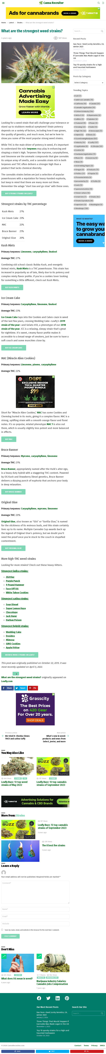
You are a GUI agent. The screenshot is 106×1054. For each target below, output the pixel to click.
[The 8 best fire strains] (20, 851)
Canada (95, 104)
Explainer (93, 119)
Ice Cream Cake (9, 317)
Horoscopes (96, 131)
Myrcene (25, 456)
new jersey (92, 158)
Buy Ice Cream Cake (13, 348)
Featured (81, 123)
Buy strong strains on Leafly (19, 193)
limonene (52, 456)
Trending (3, 956)
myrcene (41, 508)
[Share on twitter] (4, 673)
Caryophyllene (28, 304)
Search (102, 32)
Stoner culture (83, 193)
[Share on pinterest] (9, 673)
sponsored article (84, 189)
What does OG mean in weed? (17, 978)
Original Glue (8, 521)
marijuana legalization (86, 154)
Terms (86, 1045)
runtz (79, 185)
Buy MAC (8, 439)
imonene (42, 304)
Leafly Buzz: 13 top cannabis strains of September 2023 (51, 783)
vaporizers (81, 205)
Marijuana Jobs (52, 978)
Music (79, 158)
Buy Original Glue (13, 548)
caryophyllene (40, 251)
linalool (53, 251)
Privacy (94, 1045)
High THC (81, 131)
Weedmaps (82, 208)
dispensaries (94, 115)
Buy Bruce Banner (13, 492)
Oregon (80, 170)
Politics (80, 173)
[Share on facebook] (2, 673)
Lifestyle (97, 146)
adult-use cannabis (84, 100)
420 (78, 96)
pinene (36, 364)
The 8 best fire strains (53, 845)
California (81, 104)
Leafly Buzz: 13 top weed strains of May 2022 (14, 783)
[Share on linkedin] (6, 673)
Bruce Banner (8, 469)
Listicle (80, 150)
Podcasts (93, 170)
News (79, 162)
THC (24, 778)
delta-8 (80, 115)
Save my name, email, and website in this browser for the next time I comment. (32, 930)
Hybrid (79, 135)
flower (93, 123)
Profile (96, 181)
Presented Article (83, 177)
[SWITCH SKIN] (103, 3)
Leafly (94, 142)
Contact (77, 1045)
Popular (93, 173)
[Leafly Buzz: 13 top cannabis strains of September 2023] (53, 766)
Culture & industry (84, 111)
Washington (96, 205)
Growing (80, 127)
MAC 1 (50, 424)
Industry (41, 978)
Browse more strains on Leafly (19, 655)
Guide (93, 127)
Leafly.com (7, 681)
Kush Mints (22, 268)
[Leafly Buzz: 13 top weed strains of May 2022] (17, 766)
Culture (18, 975)
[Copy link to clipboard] (16, 673)
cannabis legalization (85, 107)
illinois (91, 135)
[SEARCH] (98, 3)
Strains (18, 778)
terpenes (31, 148)
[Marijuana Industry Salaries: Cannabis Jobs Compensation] (53, 963)
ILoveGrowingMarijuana (86, 139)
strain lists (81, 197)
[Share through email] (11, 673)
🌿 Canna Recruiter (51, 3)
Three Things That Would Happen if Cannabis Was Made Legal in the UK (88, 55)
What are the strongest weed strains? (21, 677)
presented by (82, 181)
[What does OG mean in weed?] (17, 963)
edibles (80, 119)
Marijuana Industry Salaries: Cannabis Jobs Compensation (52, 983)
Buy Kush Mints (12, 287)
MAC (39, 412)
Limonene (26, 251)
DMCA (102, 1045)
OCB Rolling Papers (84, 166)
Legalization (82, 146)
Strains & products (84, 201)
